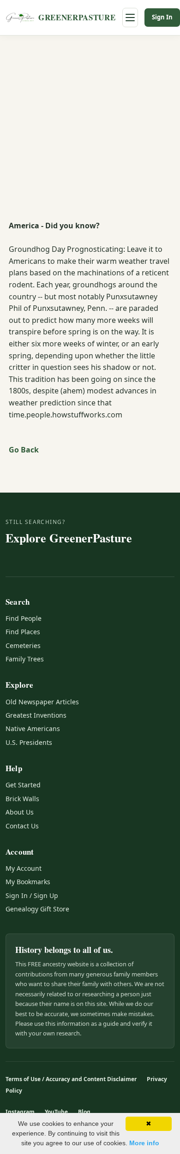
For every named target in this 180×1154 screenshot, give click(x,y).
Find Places (23, 631)
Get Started (23, 784)
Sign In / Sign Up (32, 895)
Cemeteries (23, 645)
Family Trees (25, 658)
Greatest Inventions (36, 715)
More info (144, 1143)
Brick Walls (22, 798)
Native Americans (33, 728)
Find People (24, 618)
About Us (20, 812)
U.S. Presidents (29, 742)
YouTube (56, 1112)
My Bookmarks (28, 881)
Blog (84, 1112)
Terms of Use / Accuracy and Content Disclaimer (71, 1079)
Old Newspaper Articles (42, 701)
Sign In (162, 17)
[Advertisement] (90, 130)
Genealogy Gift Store (37, 908)
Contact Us (22, 825)
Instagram (20, 1112)
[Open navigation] (130, 17)
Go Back (24, 450)
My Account (24, 868)
